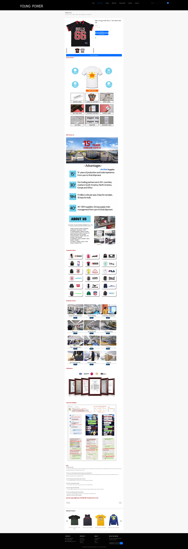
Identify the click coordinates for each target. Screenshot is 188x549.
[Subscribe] (121, 543)
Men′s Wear (82, 538)
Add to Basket (101, 34)
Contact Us (96, 542)
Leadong (104, 546)
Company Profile (97, 538)
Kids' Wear (81, 541)
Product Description (94, 55)
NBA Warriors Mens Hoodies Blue (100, 527)
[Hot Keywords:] (168, 3)
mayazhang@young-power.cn (70, 541)
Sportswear (82, 542)
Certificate (96, 539)
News (95, 541)
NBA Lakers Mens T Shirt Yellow (87, 527)
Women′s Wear (82, 539)
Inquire (102, 31)
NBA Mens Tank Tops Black (74, 527)
